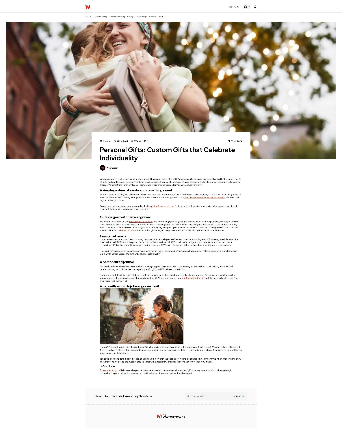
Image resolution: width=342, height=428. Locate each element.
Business (152, 17)
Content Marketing (117, 17)
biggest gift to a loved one (160, 206)
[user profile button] (246, 7)
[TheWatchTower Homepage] (87, 7)
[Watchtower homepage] (171, 416)
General (88, 17)
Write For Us (234, 7)
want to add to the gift (193, 278)
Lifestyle (131, 17)
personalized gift (110, 370)
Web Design (142, 17)
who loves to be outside (141, 221)
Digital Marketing (100, 17)
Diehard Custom (128, 230)
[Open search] (255, 6)
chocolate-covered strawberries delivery (204, 197)
